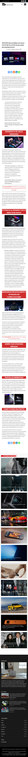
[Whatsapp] (19, 72)
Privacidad (3, 742)
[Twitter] (11, 72)
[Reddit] (14, 72)
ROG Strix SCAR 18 (13, 436)
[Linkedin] (16, 72)
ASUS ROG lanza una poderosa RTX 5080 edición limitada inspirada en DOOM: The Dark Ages (14, 188)
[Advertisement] (14, 21)
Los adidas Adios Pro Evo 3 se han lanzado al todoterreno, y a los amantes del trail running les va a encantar (17, 709)
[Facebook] (9, 72)
